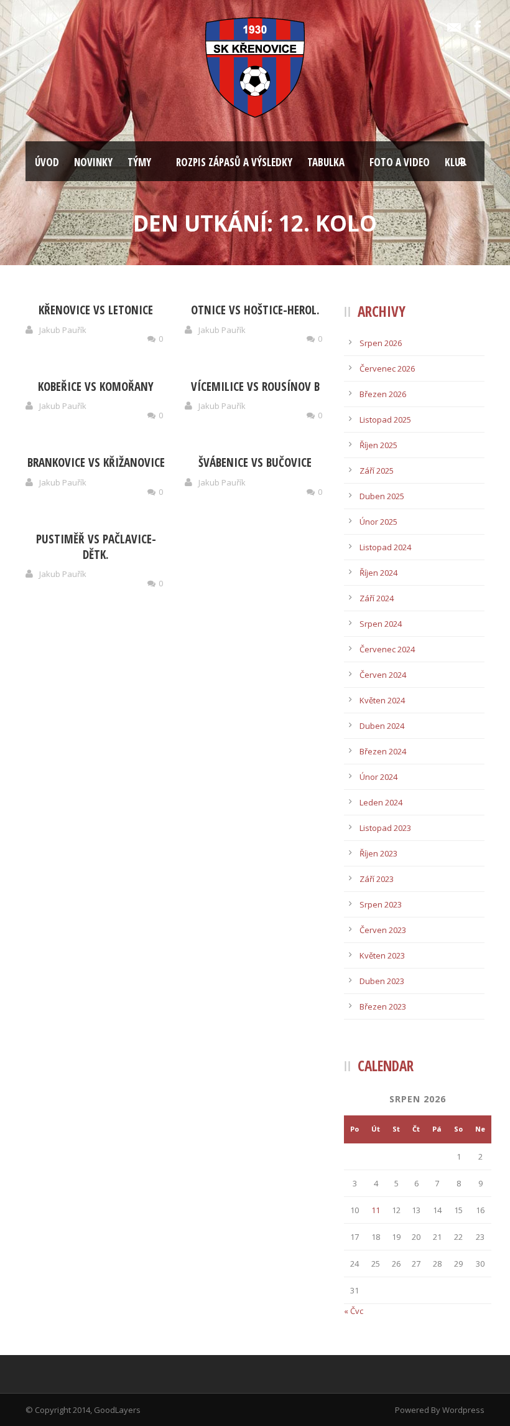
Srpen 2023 (380, 904)
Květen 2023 (382, 955)
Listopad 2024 (385, 547)
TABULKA (326, 162)
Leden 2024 (380, 802)
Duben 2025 (381, 496)
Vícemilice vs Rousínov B (255, 386)
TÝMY (139, 162)
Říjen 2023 (378, 853)
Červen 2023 (382, 930)
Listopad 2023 (385, 827)
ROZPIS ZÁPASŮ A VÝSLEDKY (234, 162)
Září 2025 (376, 470)
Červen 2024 (382, 674)
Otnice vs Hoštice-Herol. (255, 310)
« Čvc (353, 1310)
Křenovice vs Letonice (96, 310)
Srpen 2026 (380, 343)
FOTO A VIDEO (399, 162)
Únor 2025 (378, 521)
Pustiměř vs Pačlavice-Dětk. (96, 547)
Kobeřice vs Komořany (96, 386)
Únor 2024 (378, 776)
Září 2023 (376, 878)
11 (375, 1210)
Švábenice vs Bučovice (255, 462)
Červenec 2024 (387, 649)
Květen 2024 (382, 700)
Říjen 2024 (378, 572)
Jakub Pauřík (62, 329)
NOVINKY (93, 162)
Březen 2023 (382, 1006)
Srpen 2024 (380, 623)
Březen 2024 (382, 751)
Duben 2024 (381, 725)
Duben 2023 (381, 981)
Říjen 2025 (378, 445)
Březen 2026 (382, 394)
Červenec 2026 (387, 368)
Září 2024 (376, 598)
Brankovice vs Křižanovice (96, 462)
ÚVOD (47, 162)
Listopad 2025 (385, 419)
